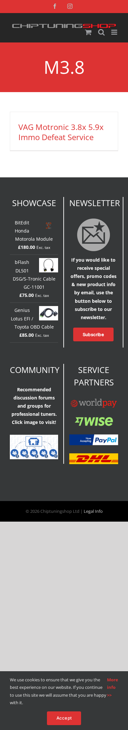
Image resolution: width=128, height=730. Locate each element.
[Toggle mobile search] (101, 32)
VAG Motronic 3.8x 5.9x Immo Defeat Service (61, 132)
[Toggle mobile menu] (114, 32)
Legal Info (93, 511)
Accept (64, 718)
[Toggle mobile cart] (88, 32)
